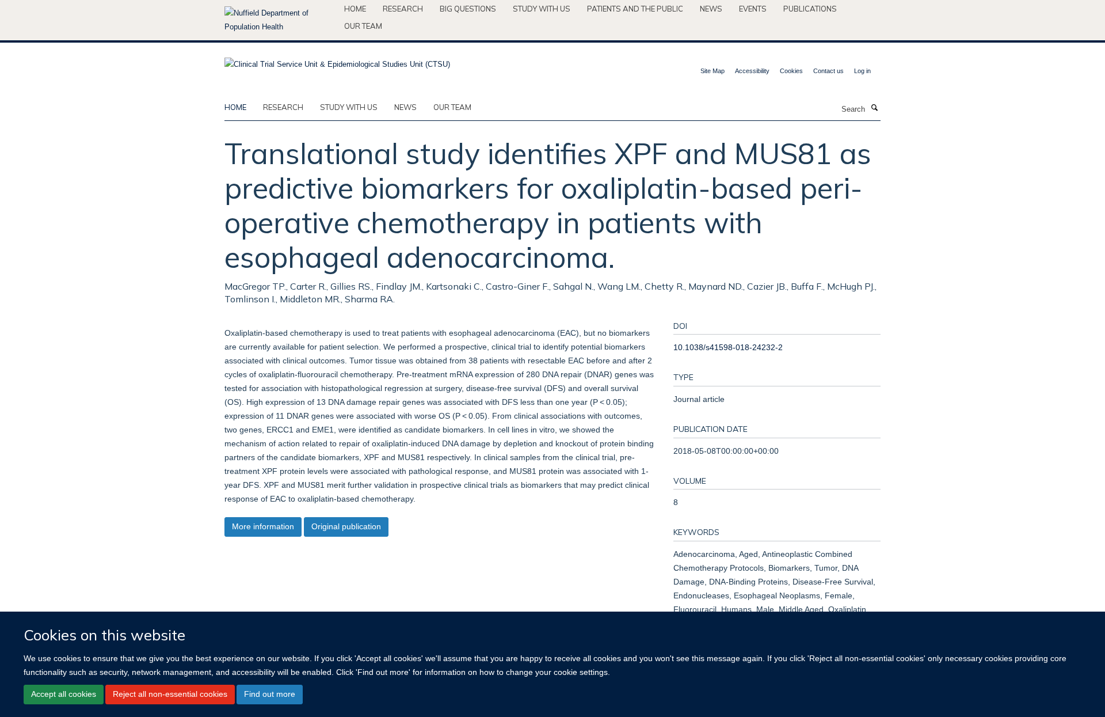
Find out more (269, 694)
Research (403, 8)
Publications (810, 8)
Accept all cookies (63, 694)
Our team (363, 26)
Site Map (712, 70)
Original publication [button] (346, 526)
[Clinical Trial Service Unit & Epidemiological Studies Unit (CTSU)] (337, 60)
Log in (862, 70)
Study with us (541, 8)
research (283, 107)
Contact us (828, 70)
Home (355, 8)
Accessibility (752, 70)
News (711, 8)
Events (753, 8)
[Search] (874, 108)
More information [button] (263, 526)
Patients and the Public (635, 8)
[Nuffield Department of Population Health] (280, 20)
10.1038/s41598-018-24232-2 (728, 347)
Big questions (468, 8)
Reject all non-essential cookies (170, 694)
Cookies (791, 70)
